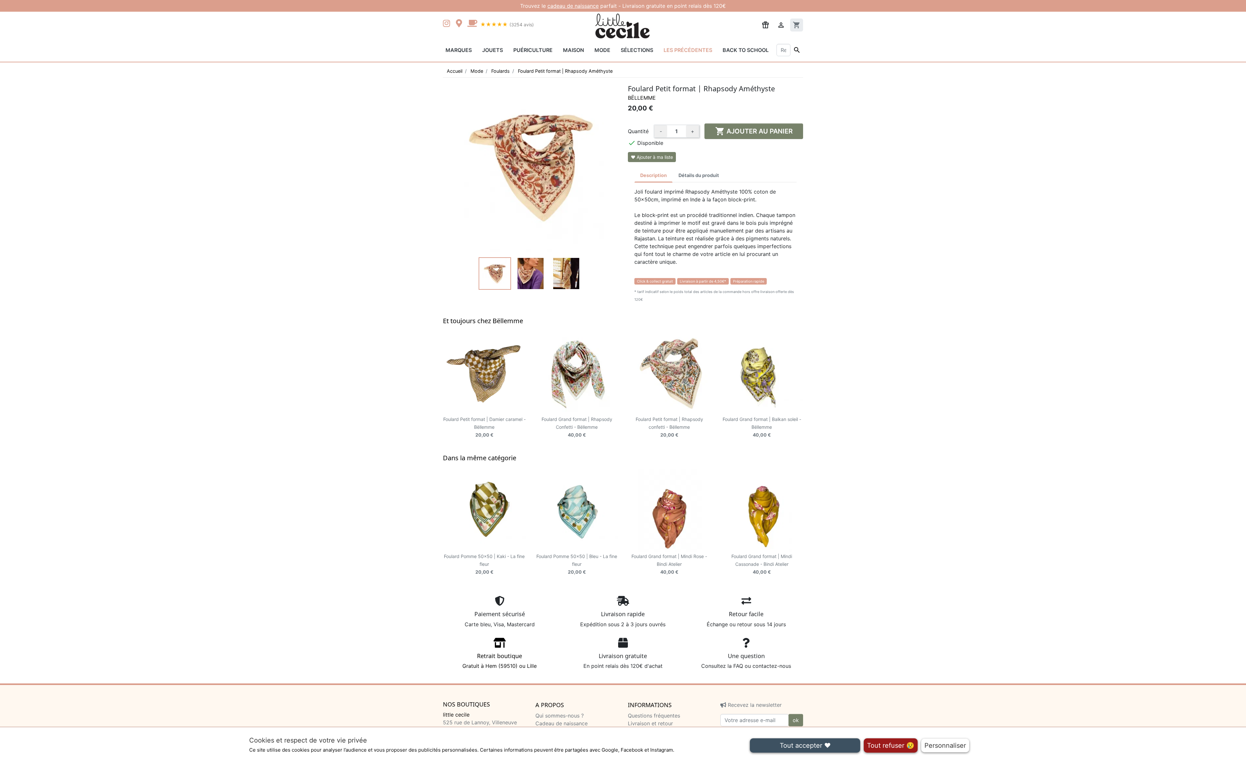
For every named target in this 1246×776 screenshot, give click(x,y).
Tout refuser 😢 (890, 745)
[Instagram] (448, 24)
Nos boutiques (466, 704)
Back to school (746, 50)
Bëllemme (642, 98)
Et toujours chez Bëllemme (483, 320)
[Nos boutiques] (461, 24)
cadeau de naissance (573, 6)
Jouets (492, 50)
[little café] (472, 24)
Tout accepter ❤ (805, 745)
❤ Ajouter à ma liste (652, 157)
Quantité (638, 131)
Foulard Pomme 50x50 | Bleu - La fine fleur (576, 564)
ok (796, 720)
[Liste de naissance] (765, 24)
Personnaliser (945, 745)
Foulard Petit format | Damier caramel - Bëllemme (484, 427)
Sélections (637, 50)
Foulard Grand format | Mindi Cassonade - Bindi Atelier (761, 564)
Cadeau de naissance (561, 723)
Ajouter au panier (754, 131)
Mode (602, 50)
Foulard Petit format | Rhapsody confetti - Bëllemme (669, 427)
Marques (459, 50)
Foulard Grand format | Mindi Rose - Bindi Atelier (669, 564)
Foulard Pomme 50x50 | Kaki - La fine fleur (484, 564)
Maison (573, 50)
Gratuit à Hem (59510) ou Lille (499, 660)
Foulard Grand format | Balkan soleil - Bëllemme (762, 427)
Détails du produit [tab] (698, 175)
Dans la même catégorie (479, 457)
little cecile (456, 714)
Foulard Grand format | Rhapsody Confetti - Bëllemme (577, 427)
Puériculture (533, 50)
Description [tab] (653, 175)
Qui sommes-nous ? (559, 715)
